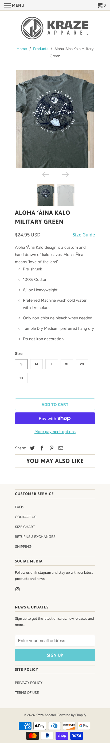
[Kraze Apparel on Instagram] (18, 589)
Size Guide (84, 235)
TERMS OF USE (27, 693)
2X (82, 364)
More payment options (55, 431)
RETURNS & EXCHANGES (35, 537)
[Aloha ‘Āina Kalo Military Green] (55, 119)
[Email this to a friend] (60, 448)
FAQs (19, 507)
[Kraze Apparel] (55, 29)
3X (21, 378)
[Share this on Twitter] (31, 448)
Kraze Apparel (46, 715)
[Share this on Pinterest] (50, 448)
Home (22, 49)
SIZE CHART (25, 527)
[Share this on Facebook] (41, 448)
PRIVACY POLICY (28, 683)
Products (40, 49)
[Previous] (45, 174)
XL (67, 364)
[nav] (14, 5)
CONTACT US (25, 517)
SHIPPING (23, 547)
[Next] (65, 174)
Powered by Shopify (71, 715)
